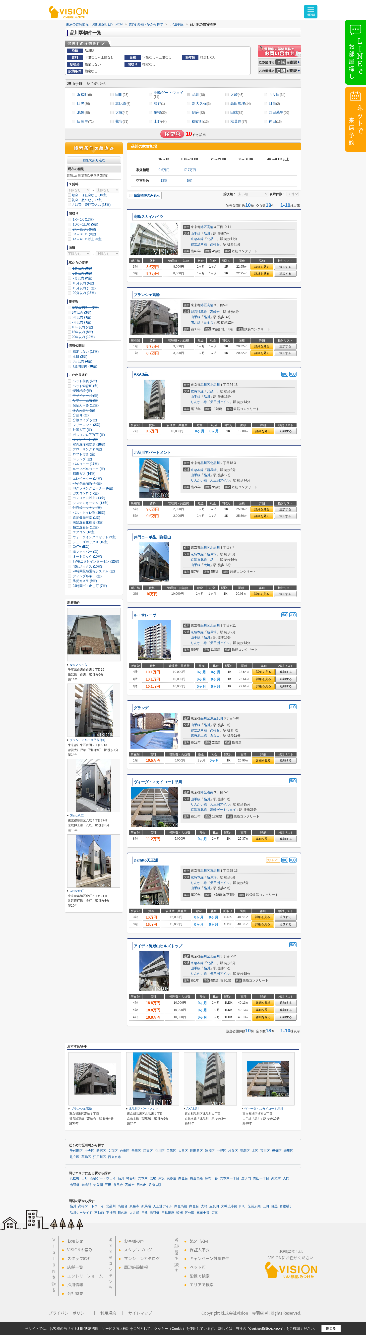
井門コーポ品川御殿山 (152, 537)
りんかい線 (199, 402)
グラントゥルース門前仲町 (88, 740)
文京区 (113, 1151)
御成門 (86, 1185)
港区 (203, 227)
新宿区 (101, 1151)
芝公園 (98, 1185)
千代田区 (76, 1151)
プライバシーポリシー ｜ (72, 1313)
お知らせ (75, 1241)
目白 (274, 103)
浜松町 (84, 94)
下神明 (111, 1213)
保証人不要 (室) (85, 405)
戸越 (144, 1213)
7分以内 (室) (82, 278)
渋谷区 (210, 1151)
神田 (275, 121)
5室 (189, 180)
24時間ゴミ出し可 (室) (89, 586)
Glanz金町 (77, 891)
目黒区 (171, 1151)
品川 (198, 94)
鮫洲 (179, 1213)
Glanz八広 (77, 815)
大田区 (183, 1151)
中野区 (221, 1151)
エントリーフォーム (85, 1276)
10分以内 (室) (83, 283)
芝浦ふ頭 (154, 1185)
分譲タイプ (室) (84, 420)
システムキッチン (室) (90, 503)
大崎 (236, 94)
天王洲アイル (220, 402)
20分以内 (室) (84, 293)
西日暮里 (279, 112)
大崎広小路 (229, 1206)
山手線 (195, 233)
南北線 (195, 322)
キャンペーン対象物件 (209, 1258)
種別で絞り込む (94, 160)
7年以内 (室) (81, 322)
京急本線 (197, 239)
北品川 (212, 239)
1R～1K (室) (83, 219)
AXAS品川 (143, 374)
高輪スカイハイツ (149, 217)
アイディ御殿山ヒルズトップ (158, 946)
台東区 (124, 1151)
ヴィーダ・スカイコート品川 (158, 782)
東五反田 (216, 718)
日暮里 (85, 121)
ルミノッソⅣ (79, 664)
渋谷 (159, 103)
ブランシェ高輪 (147, 295)
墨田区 (136, 1151)
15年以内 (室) (82, 332)
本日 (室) (79, 356)
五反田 (277, 94)
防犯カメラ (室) (84, 581)
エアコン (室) (83, 532)
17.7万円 (189, 170)
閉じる (331, 1328)
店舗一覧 (75, 1267)
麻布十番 (211, 1178)
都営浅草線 (199, 244)
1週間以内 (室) (84, 366)
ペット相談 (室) (84, 381)
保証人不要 (200, 1250)
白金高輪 (196, 1178)
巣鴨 (160, 112)
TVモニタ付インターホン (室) (95, 561)
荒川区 (265, 1151)
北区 (255, 1151)
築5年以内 (199, 1241)
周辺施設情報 (136, 1267)
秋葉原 (238, 121)
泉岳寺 (118, 1185)
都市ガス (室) (83, 473)
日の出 (141, 1185)
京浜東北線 (199, 560)
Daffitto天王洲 (146, 860)
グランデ (141, 708)
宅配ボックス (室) (87, 566)
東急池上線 (199, 735)
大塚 (121, 112)
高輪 (210, 227)
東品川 (215, 870)
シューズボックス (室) (90, 542)
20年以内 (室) (83, 337)
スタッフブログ (138, 1250)
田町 (121, 94)
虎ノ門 (246, 1178)
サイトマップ (140, 1313)
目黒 (83, 103)
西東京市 (114, 1157)
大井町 (134, 1213)
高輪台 (215, 244)
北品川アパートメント (152, 453)
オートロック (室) (87, 556)
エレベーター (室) (87, 478)
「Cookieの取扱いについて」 (266, 1329)
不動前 (99, 1213)
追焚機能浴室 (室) (86, 518)
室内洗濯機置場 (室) (88, 444)
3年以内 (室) (81, 312)
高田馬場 (240, 103)
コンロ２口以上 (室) (88, 498)
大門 (286, 1178)
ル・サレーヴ (145, 615)
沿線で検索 (200, 1276)
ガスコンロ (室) (85, 493)
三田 (108, 1185)
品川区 (205, 385)
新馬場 (212, 470)
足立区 (74, 1157)
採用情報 (75, 1284)
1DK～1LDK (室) (85, 224)
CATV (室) (80, 547)
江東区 (148, 1151)
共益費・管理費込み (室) (91, 205)
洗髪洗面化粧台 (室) (87, 522)
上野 (160, 121)
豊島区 (245, 1151)
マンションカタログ (142, 1258)
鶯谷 (121, 121)
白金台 (208, 322)
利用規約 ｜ (112, 1313)
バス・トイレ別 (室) (88, 513)
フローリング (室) (87, 449)
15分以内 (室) (84, 288)
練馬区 (288, 1151)
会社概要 (75, 1293)
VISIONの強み (79, 1250)
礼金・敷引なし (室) (87, 200)
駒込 (198, 112)
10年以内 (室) (82, 327)
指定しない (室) (85, 351)
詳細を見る (261, 267)
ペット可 (198, 1267)
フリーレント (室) (86, 425)
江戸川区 (99, 1157)
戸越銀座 (167, 1213)
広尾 (153, 1178)
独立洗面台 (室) (85, 527)
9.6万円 (164, 170)
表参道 (171, 1178)
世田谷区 (196, 1151)
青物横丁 (286, 1206)
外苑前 (276, 1178)
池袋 (83, 112)
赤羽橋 (74, 1185)
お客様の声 (134, 1241)
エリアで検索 (202, 1284)
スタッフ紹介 (79, 1258)
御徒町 (200, 121)
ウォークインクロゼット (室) (94, 537)
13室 (164, 180)
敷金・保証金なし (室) (89, 195)
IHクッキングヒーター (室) (92, 488)
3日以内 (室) (82, 361)
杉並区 (233, 1151)
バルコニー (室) (85, 464)
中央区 (89, 1151)
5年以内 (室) (81, 317)
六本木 (143, 1178)
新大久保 (201, 103)
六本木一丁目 (229, 1178)
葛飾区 (86, 1157)
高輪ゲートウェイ (168, 94)
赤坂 (161, 1178)
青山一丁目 (261, 1178)
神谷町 (131, 1178)
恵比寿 (122, 103)
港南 (210, 792)
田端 (236, 112)
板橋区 (277, 1151)
